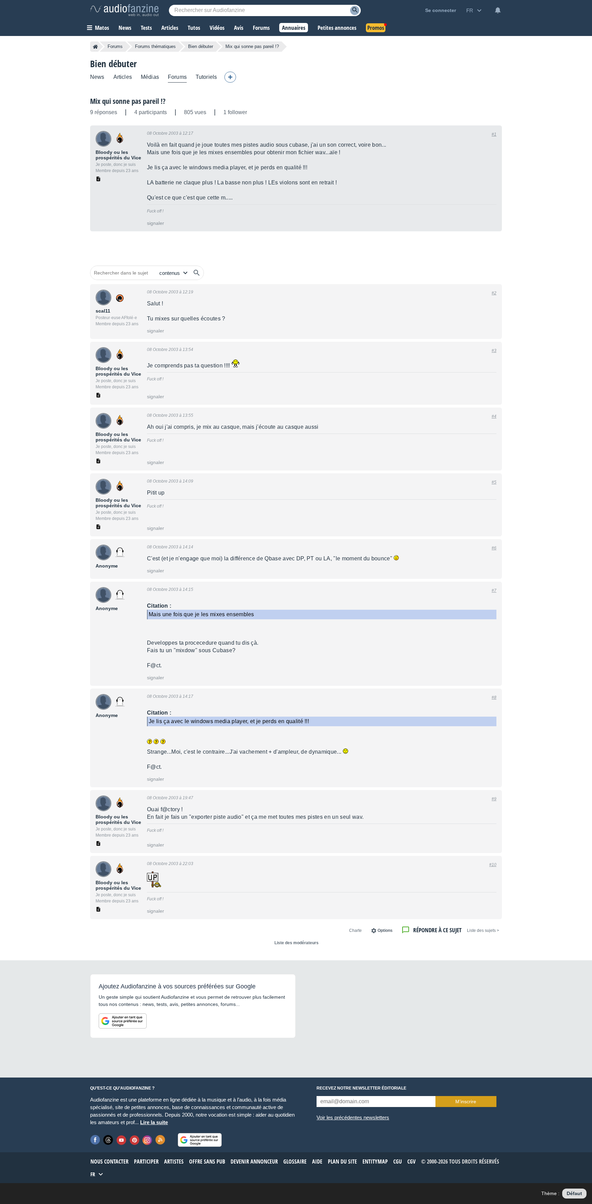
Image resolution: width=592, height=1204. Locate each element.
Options (385, 930)
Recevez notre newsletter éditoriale (361, 1088)
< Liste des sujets (483, 930)
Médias (150, 77)
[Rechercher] (197, 273)
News (97, 77)
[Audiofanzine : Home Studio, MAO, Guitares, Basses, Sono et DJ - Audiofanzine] (124, 10)
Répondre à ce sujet (437, 930)
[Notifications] (498, 10)
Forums (115, 46)
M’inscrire (465, 1101)
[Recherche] (354, 10)
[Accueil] (95, 46)
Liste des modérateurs (296, 942)
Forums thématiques (155, 46)
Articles (122, 77)
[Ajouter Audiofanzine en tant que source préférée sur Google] (123, 1021)
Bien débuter (200, 46)
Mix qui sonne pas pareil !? (127, 101)
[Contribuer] (230, 77)
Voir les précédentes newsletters (353, 1117)
